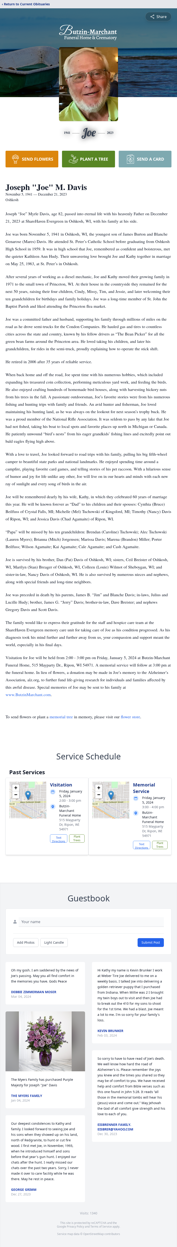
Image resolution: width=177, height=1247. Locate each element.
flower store (130, 716)
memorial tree (61, 716)
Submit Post (151, 942)
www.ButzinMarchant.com (28, 694)
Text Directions (58, 839)
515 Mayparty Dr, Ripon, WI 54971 (69, 824)
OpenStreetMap (93, 1234)
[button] (28, 795)
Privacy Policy (75, 1227)
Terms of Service (101, 1227)
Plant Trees (76, 838)
